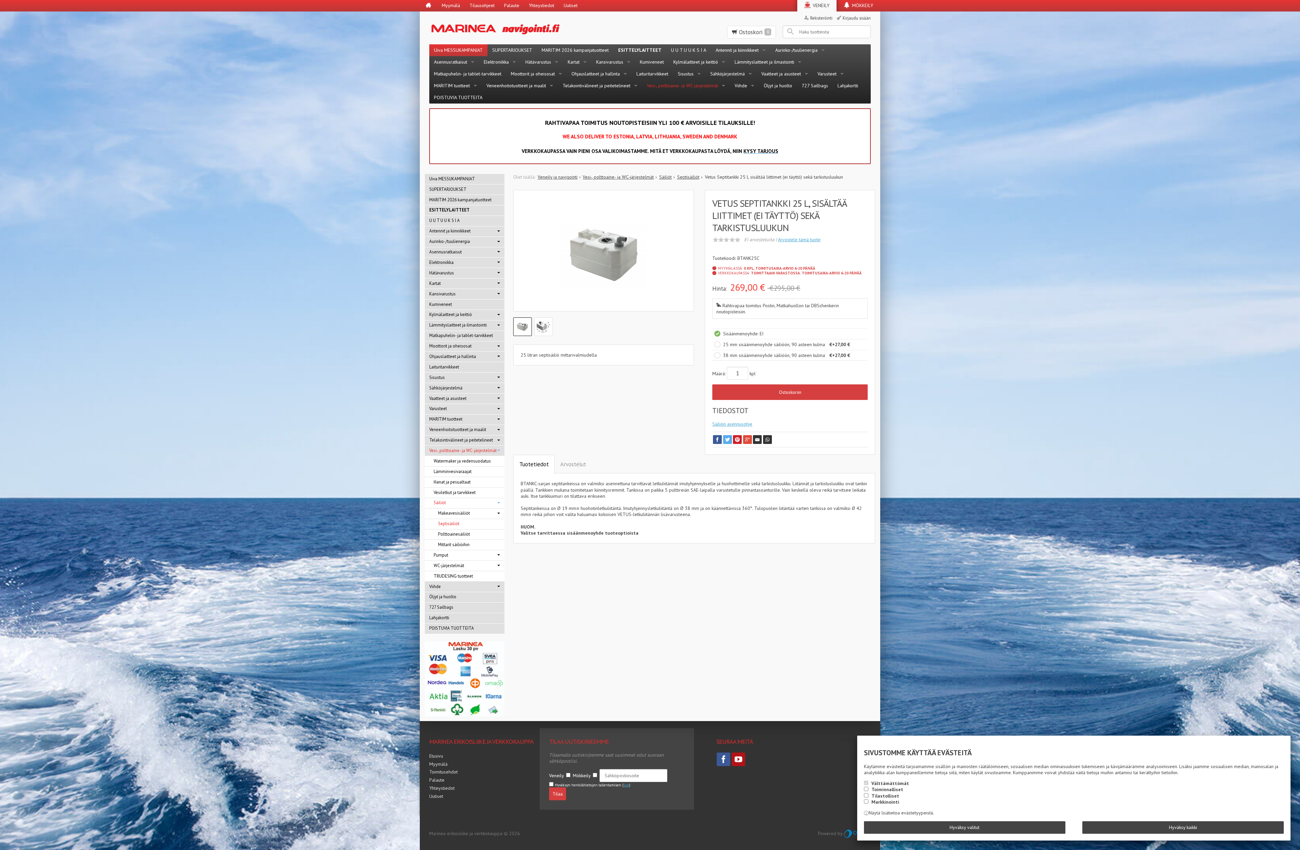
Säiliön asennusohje (732, 424)
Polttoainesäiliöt (454, 534)
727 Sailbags (815, 86)
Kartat (574, 62)
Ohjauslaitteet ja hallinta (595, 74)
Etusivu (436, 756)
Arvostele (799, 240)
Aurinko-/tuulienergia (796, 50)
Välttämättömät (890, 783)
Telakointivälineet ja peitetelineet (596, 86)
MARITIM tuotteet (452, 86)
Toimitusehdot (443, 772)
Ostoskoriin (790, 392)
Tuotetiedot (534, 464)
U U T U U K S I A (688, 50)
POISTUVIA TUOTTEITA (458, 97)
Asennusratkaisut (450, 62)
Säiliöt (440, 503)
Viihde (741, 86)
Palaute (511, 5)
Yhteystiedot (541, 5)
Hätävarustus (538, 62)
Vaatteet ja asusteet (781, 74)
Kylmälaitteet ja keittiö (695, 62)
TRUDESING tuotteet (453, 576)
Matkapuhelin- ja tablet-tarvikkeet (467, 74)
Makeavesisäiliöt (454, 513)
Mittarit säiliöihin (454, 544)
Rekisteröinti (821, 18)
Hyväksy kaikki (1183, 827)
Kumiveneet (652, 62)
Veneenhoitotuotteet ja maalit (516, 86)
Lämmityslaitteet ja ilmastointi (764, 62)
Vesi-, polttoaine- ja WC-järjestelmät (682, 86)
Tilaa (557, 794)
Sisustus (686, 74)
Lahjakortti (848, 86)
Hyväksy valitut (964, 827)
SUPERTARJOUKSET (512, 50)
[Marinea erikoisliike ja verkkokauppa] (528, 28)
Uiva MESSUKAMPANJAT (458, 50)
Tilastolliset (885, 796)
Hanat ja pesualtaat (452, 482)
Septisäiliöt (448, 524)
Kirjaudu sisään (857, 18)
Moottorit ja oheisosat (533, 74)
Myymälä (451, 5)
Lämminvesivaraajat (453, 471)
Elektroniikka (496, 62)
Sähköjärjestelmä (727, 74)
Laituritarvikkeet (652, 74)
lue (626, 785)
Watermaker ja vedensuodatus (462, 461)
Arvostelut (573, 464)
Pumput (441, 555)
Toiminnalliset (887, 789)
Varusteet (827, 74)
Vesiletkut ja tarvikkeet (455, 492)
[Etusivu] (428, 6)
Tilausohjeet (482, 5)
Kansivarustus (609, 62)
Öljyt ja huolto (778, 86)
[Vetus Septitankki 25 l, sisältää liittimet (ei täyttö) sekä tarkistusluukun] (604, 256)
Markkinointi (885, 802)
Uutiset (571, 5)
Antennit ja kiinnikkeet (737, 50)
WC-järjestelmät (449, 565)
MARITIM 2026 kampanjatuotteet (575, 50)
